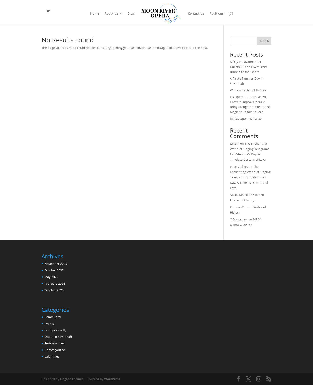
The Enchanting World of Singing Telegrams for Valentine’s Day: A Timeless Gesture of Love (250, 177)
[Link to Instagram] (258, 379)
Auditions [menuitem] (217, 13)
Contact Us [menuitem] (196, 13)
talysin (234, 143)
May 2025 (51, 277)
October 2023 (54, 290)
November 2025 (56, 264)
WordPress (112, 379)
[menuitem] (161, 14)
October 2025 (54, 270)
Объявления (239, 219)
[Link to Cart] (49, 11)
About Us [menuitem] (111, 13)
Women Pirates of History (248, 90)
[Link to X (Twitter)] (248, 379)
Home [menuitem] (94, 13)
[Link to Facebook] (238, 379)
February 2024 (55, 283)
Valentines (52, 356)
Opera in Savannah (58, 337)
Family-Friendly (55, 330)
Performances (54, 343)
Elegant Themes (71, 379)
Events (49, 324)
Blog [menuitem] (131, 13)
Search (264, 41)
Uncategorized (55, 350)
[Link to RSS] (268, 379)
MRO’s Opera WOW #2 (246, 119)
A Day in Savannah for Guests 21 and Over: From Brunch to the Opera (248, 67)
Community (53, 317)
